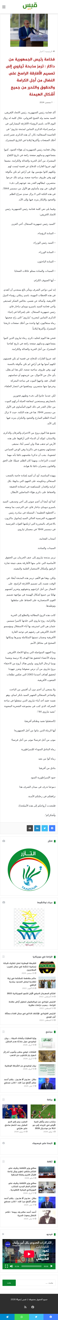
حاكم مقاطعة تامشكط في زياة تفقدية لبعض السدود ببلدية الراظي (21, 982)
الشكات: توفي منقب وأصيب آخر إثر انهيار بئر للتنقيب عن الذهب (19, 1053)
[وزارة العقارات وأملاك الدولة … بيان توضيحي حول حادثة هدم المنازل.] (47, 1042)
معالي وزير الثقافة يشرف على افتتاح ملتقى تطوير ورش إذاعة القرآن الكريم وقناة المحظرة (21, 1171)
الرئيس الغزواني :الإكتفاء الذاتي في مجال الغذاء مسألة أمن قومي (30, 1015)
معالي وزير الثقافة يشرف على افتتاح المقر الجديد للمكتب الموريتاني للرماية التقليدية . (22, 1187)
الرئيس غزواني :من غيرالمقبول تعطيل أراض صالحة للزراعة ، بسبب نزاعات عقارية (32, 1003)
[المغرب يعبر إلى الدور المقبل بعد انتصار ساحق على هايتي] (14, 1111)
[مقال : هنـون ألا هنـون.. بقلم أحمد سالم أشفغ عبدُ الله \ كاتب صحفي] (47, 1084)
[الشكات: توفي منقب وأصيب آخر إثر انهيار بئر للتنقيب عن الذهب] (47, 1056)
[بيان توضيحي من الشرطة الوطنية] (47, 1070)
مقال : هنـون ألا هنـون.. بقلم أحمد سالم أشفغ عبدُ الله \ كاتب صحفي (20, 1081)
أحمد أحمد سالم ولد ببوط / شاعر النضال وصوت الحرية (20, 1213)
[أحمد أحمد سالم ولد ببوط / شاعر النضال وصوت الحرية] (47, 1217)
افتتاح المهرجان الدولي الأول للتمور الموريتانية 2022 (31, 993)
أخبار (41, 51)
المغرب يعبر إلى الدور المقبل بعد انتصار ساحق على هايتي (16, 1125)
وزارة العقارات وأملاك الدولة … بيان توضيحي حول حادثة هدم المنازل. (20, 1040)
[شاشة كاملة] (6, 1266)
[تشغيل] (51, 1266)
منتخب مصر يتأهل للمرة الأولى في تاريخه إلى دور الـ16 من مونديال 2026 (44, 1125)
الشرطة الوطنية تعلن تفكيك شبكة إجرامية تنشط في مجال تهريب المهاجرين (19, 967)
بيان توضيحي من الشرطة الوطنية (20, 1066)
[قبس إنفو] (29, 6)
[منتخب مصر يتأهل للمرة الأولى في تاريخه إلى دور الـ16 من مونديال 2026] (43, 1111)
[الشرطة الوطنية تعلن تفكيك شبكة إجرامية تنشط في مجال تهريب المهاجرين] (47, 967)
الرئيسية (49, 51)
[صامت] (11, 1266)
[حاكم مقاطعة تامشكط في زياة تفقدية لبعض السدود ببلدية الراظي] (47, 982)
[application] (29, 1254)
